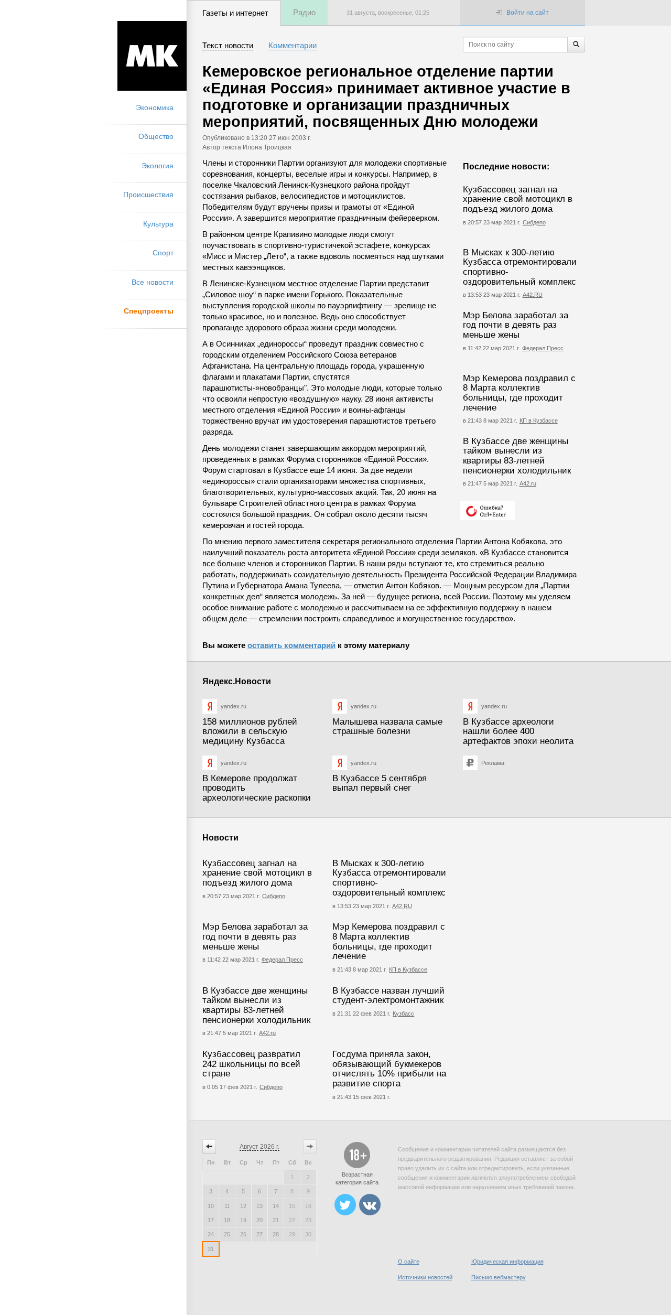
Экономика (155, 107)
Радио (304, 12)
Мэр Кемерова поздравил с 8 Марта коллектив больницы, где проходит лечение (519, 393)
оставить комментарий (291, 645)
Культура (158, 224)
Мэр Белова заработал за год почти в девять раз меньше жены (515, 325)
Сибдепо (534, 222)
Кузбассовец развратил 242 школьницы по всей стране (251, 1064)
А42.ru (528, 483)
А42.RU (533, 295)
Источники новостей (425, 1277)
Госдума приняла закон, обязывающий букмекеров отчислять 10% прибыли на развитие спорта (389, 1068)
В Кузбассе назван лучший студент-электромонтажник (388, 996)
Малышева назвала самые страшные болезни (387, 727)
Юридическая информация (507, 1261)
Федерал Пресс (543, 348)
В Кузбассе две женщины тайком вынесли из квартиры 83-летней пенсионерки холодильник (517, 456)
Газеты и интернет (235, 12)
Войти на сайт (527, 12)
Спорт (163, 253)
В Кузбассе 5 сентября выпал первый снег (379, 783)
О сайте (408, 1261)
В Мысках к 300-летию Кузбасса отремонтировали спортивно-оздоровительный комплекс (520, 267)
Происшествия (148, 194)
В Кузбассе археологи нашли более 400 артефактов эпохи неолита (518, 731)
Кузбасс (403, 1013)
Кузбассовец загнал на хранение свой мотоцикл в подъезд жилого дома (517, 199)
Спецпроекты (149, 311)
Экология (158, 165)
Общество (156, 136)
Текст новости (227, 45)
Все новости (153, 282)
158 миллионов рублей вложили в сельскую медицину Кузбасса (249, 731)
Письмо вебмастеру (498, 1277)
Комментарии (292, 45)
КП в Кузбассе (539, 420)
